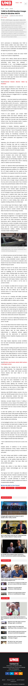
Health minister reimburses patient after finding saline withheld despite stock (12, 579)
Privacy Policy (11, 680)
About (3, 680)
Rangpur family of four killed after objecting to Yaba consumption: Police (17, 627)
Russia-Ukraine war (20, 487)
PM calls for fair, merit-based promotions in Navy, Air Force (15, 642)
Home (2, 8)
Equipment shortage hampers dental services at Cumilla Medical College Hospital (17, 593)
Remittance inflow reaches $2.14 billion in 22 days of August (17, 637)
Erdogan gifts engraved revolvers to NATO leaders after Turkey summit (12, 516)
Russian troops (10, 487)
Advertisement (21, 680)
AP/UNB (5, 17)
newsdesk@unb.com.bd (14, 670)
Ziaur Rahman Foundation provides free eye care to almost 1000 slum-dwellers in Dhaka (17, 583)
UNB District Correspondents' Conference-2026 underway (15, 588)
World (6, 8)
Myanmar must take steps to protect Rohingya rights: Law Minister (17, 622)
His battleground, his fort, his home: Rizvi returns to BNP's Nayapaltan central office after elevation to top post (14, 618)
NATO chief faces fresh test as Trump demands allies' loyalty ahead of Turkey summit (13, 536)
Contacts (13, 681)
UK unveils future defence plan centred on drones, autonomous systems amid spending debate (13, 556)
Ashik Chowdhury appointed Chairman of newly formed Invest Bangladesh (17, 632)
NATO (3, 487)
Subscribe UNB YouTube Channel (10, 485)
